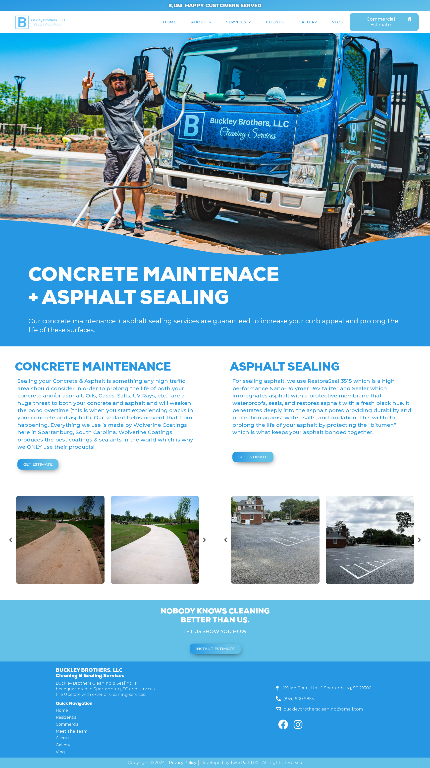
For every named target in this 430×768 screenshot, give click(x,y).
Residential (67, 717)
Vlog (337, 22)
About (199, 22)
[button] (10, 540)
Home (169, 22)
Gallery (308, 22)
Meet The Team (71, 731)
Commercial (68, 724)
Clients (275, 22)
